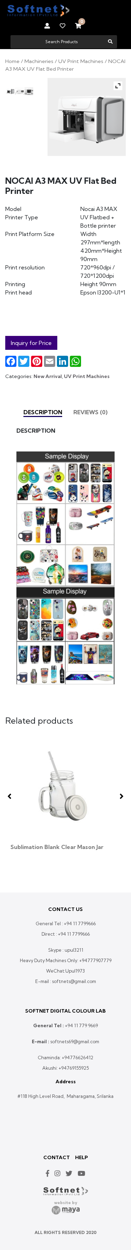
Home (12, 61)
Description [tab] (42, 412)
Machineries (38, 61)
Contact (56, 1157)
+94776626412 (77, 1057)
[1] (19, 91)
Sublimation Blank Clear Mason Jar (56, 846)
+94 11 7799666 (80, 923)
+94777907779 (95, 960)
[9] (10, 91)
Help (81, 1157)
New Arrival (48, 376)
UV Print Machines (80, 61)
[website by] (66, 1210)
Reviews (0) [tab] (90, 412)
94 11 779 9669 (82, 1025)
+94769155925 (74, 1068)
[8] (28, 91)
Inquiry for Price (31, 342)
